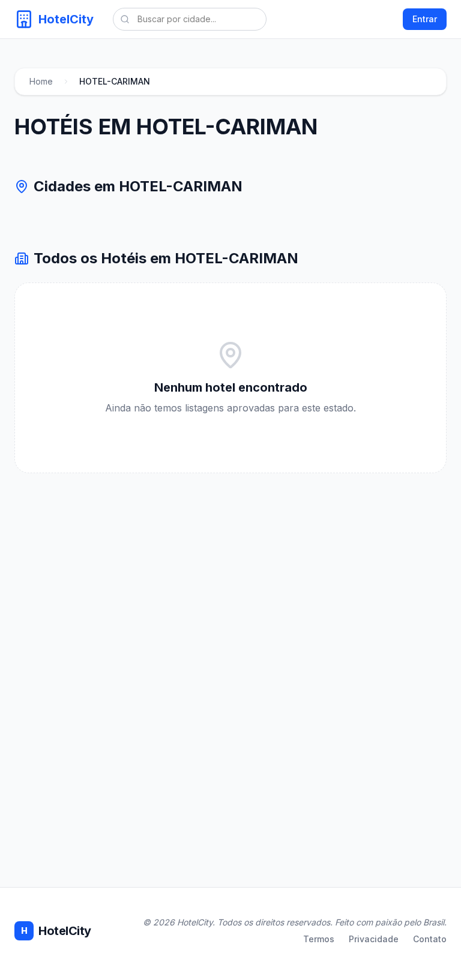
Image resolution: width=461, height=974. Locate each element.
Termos (318, 939)
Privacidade (374, 939)
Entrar (424, 19)
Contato (430, 939)
